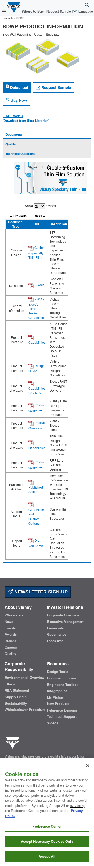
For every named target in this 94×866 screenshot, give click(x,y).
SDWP (39, 285)
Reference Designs (62, 710)
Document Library (61, 678)
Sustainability (16, 703)
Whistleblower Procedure (25, 709)
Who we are (14, 615)
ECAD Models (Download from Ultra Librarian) (26, 118)
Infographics (57, 691)
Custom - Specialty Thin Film (36, 252)
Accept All (47, 856)
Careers (11, 647)
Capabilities (36, 342)
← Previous (18, 216)
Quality (10, 144)
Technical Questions (20, 153)
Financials (55, 628)
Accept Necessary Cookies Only (47, 841)
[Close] (87, 765)
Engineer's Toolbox (62, 684)
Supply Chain (16, 697)
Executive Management (65, 621)
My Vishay (55, 697)
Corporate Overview (63, 615)
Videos (52, 723)
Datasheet (18, 87)
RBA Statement (17, 690)
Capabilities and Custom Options (36, 516)
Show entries (40, 205)
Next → (40, 216)
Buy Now (18, 100)
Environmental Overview (24, 677)
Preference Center (47, 826)
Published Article (35, 489)
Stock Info (55, 641)
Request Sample (55, 87)
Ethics (10, 684)
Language (85, 11)
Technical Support (62, 716)
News (9, 621)
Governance (56, 634)
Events (10, 628)
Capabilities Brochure (36, 390)
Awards (11, 634)
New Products (58, 703)
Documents (14, 134)
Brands (10, 641)
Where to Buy (33, 11)
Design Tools (57, 671)
